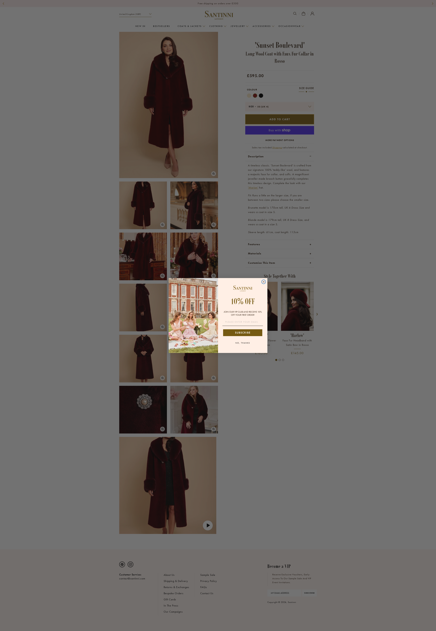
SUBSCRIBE (243, 332)
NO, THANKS (242, 343)
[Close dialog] (264, 282)
